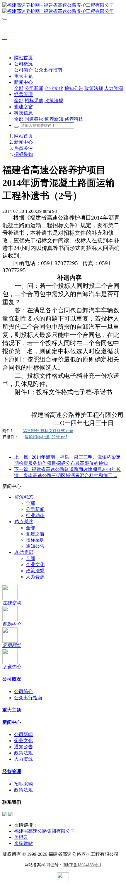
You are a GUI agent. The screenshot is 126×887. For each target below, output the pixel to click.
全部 (18, 88)
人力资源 (35, 576)
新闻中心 (23, 142)
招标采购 (23, 154)
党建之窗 (35, 533)
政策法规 (35, 570)
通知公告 (35, 546)
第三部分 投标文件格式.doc (48, 430)
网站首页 (23, 57)
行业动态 (35, 515)
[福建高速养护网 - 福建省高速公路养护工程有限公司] (63, 8)
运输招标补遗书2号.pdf (46, 436)
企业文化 (35, 564)
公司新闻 (35, 509)
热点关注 (23, 148)
